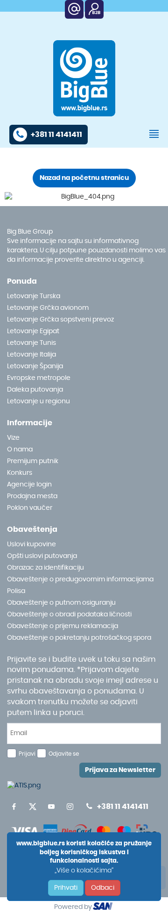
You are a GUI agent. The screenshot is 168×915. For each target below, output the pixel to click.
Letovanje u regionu (38, 401)
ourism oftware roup (103, 907)
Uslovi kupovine (31, 544)
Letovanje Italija (31, 354)
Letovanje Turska (33, 296)
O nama (20, 449)
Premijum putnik (32, 461)
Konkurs (19, 473)
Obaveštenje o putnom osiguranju (61, 603)
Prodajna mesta (32, 496)
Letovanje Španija (35, 366)
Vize (13, 438)
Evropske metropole (38, 378)
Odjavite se (64, 754)
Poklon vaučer (29, 508)
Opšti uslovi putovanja (42, 556)
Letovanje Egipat (33, 331)
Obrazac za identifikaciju (45, 568)
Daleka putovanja (35, 389)
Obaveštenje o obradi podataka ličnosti (69, 614)
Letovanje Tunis (31, 343)
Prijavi (27, 754)
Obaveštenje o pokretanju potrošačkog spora (79, 638)
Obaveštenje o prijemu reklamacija (62, 626)
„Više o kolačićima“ (84, 870)
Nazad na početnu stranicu (84, 178)
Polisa (16, 591)
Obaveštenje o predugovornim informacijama (80, 579)
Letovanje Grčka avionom (48, 308)
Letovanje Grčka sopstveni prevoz (60, 319)
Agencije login (29, 484)
